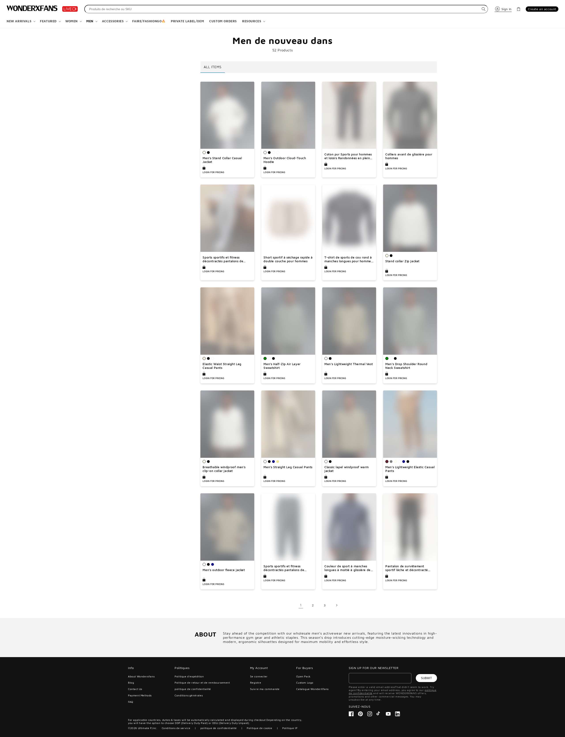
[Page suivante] (336, 605)
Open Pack (303, 676)
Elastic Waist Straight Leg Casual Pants (222, 365)
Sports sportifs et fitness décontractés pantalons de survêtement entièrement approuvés (223, 259)
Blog (131, 682)
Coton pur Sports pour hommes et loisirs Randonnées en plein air (348, 156)
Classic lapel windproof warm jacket (346, 469)
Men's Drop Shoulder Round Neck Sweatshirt (406, 365)
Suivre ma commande (265, 689)
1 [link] (301, 605)
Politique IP (289, 728)
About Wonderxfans (141, 676)
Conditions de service (176, 728)
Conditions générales (189, 695)
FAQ (130, 701)
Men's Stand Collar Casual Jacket (222, 160)
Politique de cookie (259, 728)
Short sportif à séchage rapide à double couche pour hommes (288, 259)
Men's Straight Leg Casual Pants (288, 467)
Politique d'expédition (189, 676)
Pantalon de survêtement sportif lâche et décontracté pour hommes (406, 568)
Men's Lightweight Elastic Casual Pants (410, 469)
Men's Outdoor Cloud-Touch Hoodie (285, 160)
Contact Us (135, 689)
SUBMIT (426, 678)
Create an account (542, 9)
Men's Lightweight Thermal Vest (348, 364)
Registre (255, 682)
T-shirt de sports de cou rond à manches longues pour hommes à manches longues (348, 259)
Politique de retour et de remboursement (202, 682)
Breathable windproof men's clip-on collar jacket (224, 469)
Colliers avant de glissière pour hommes (408, 156)
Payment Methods (140, 695)
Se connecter (259, 676)
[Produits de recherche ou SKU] (483, 9)
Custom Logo (304, 682)
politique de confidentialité (193, 689)
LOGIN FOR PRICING (213, 172)
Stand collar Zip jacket (402, 261)
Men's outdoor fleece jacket (224, 570)
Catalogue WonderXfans (312, 689)
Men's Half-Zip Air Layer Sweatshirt (282, 365)
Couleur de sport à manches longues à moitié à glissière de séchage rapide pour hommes (347, 568)
